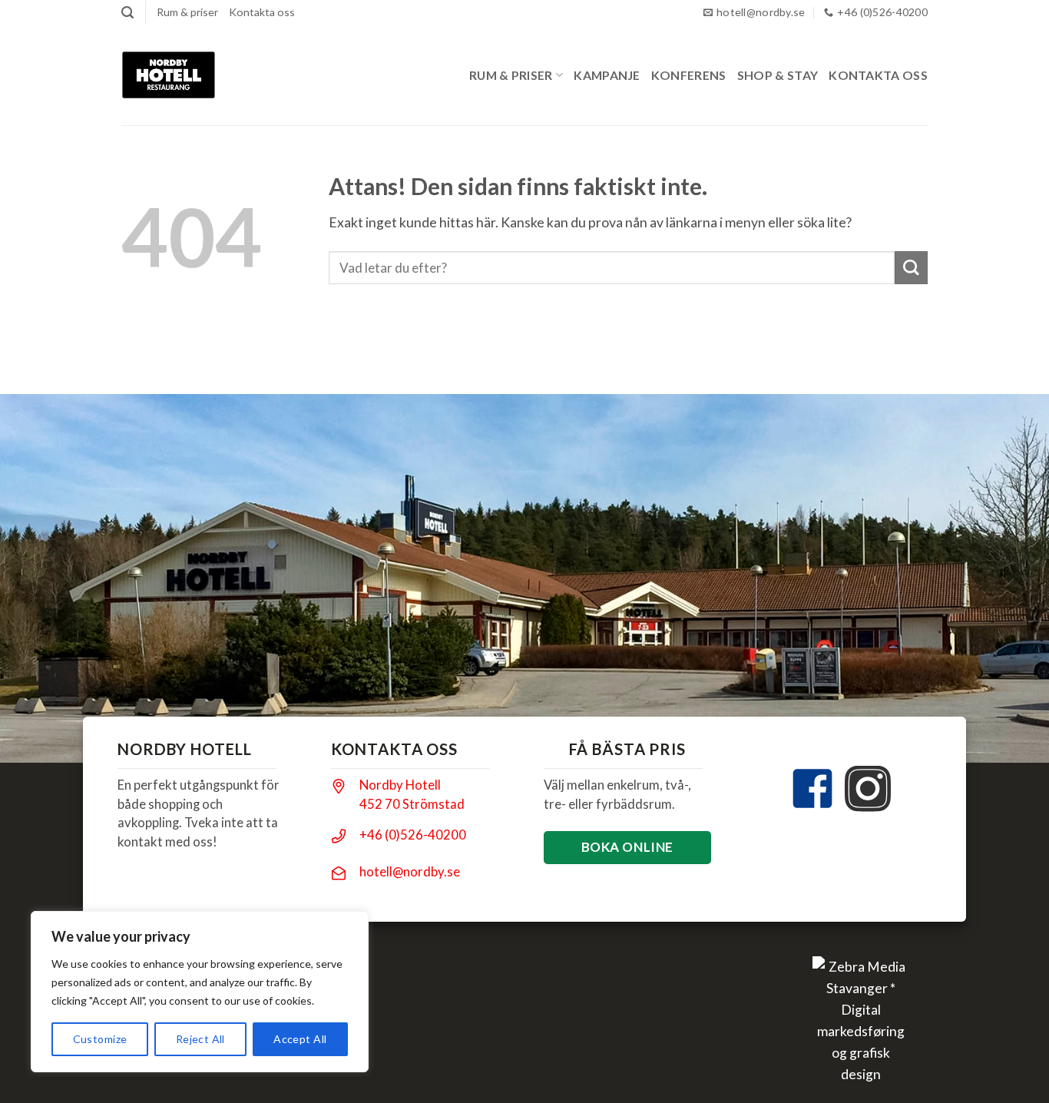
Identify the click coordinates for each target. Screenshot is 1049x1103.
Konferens (688, 75)
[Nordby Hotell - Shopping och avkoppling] (168, 74)
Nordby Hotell (400, 785)
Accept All (299, 1038)
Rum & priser (187, 11)
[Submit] (911, 267)
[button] (127, 13)
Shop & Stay (778, 75)
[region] (200, 991)
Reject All (200, 1038)
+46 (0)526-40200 (412, 834)
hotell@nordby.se (409, 871)
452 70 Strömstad (412, 804)
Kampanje (607, 75)
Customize (100, 1038)
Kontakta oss (262, 11)
